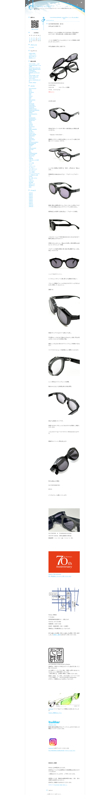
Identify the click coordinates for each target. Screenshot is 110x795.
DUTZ (30, 98)
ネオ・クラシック (32, 170)
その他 (30, 161)
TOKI (30, 146)
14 (38, 38)
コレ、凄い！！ (32, 167)
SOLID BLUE (31, 138)
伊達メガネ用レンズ (32, 56)
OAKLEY (30, 122)
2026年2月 (31, 201)
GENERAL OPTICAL (33, 108)
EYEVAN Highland (32, 82)
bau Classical (31, 92)
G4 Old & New (31, 107)
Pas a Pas (31, 125)
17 (31, 39)
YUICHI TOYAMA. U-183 (34, 63)
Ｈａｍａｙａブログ (43, 6)
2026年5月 (31, 197)
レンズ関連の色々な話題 (33, 174)
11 (33, 38)
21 (38, 39)
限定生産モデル (32, 185)
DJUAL (30, 97)
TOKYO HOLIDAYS (32, 148)
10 (31, 38)
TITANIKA (30, 145)
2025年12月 (31, 204)
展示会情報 (31, 182)
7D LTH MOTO (32, 78)
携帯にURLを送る (35, 29)
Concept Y (31, 96)
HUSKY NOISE (31, 111)
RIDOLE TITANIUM (32, 134)
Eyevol (30, 102)
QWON (30, 127)
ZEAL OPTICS (31, 155)
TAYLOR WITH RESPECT (33, 142)
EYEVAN (30, 101)
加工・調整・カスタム (33, 177)
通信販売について (32, 57)
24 (31, 40)
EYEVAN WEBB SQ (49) (33, 76)
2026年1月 (31, 203)
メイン (70, 17)
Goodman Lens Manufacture (34, 110)
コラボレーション (32, 165)
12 (34, 38)
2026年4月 (31, 198)
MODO (30, 121)
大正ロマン (31, 179)
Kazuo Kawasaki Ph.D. (33, 113)
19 (34, 39)
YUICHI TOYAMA (32, 154)
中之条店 (30, 176)
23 (29, 40)
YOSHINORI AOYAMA (33, 153)
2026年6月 (31, 195)
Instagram (50, 748)
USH (30, 150)
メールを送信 (31, 47)
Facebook (50, 709)
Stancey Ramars (32, 139)
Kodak (30, 115)
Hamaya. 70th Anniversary (54, 574)
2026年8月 (31, 192)
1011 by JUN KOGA (32, 88)
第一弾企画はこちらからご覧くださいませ (59, 576)
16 (29, 39)
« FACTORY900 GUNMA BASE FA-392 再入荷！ (59, 17)
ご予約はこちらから (32, 54)
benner (30, 93)
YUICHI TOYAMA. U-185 (34, 75)
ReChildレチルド (32, 133)
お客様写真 (31, 158)
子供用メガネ (31, 180)
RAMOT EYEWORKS (33, 129)
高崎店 (30, 186)
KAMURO (30, 112)
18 (33, 39)
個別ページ (65, 784)
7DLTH (30, 89)
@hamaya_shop (52, 724)
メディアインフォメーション (34, 173)
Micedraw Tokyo (32, 120)
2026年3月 (31, 200)
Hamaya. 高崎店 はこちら (55, 712)
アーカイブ (33, 190)
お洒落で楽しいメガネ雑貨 (34, 159)
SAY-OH (30, 137)
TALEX (30, 140)
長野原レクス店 (32, 183)
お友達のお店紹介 (32, 53)
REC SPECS (31, 131)
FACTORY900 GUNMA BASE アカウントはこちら (61, 750)
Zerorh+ (30, 157)
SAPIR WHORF (32, 135)
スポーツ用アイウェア (33, 168)
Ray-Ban (30, 130)
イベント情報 (31, 162)
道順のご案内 (56, 634)
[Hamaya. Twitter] (54, 723)
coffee (30, 94)
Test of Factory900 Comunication (32, 144)
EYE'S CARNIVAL (32, 99)
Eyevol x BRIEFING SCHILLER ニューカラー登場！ (34, 72)
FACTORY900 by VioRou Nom (34, 67)
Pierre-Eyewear (32, 126)
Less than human (32, 117)
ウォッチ (30, 164)
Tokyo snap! (31, 149)
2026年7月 (31, 194)
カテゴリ (33, 86)
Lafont (30, 116)
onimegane (31, 124)
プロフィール (34, 45)
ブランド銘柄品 (32, 171)
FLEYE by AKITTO (32, 106)
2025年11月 (31, 206)
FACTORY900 (31, 103)
